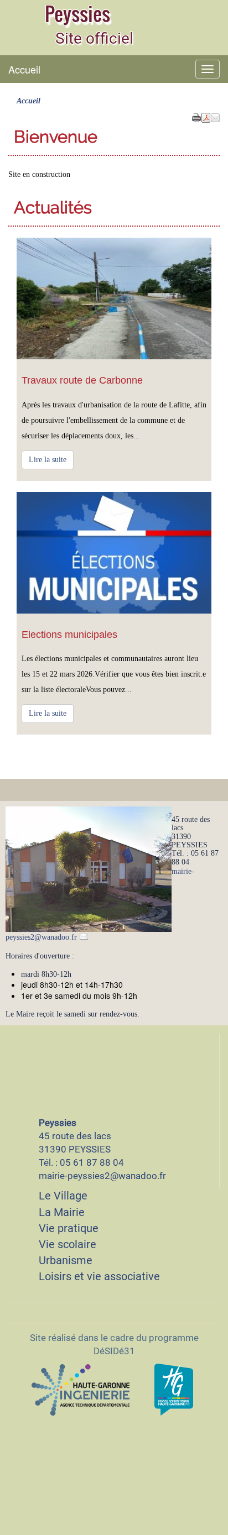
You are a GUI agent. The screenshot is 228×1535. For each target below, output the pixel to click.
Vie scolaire (67, 1244)
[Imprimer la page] (196, 116)
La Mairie (62, 1212)
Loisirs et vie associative (99, 1276)
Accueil (24, 69)
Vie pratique (69, 1228)
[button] (215, 116)
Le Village (63, 1195)
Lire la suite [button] (47, 459)
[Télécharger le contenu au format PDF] (206, 116)
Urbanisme (65, 1260)
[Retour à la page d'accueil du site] (22, 25)
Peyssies (77, 14)
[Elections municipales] (114, 553)
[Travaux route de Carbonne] (114, 298)
